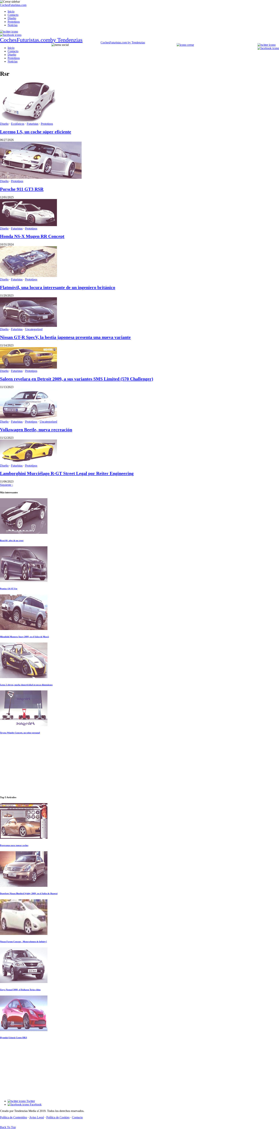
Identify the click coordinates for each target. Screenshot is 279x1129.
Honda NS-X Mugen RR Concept (32, 236)
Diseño (12, 18)
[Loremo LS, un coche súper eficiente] (28, 120)
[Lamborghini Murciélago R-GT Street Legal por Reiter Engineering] (28, 462)
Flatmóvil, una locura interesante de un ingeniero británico (57, 287)
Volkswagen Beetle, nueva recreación (36, 429)
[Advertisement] (139, 765)
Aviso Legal (36, 1117)
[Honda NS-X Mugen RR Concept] (28, 225)
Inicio (11, 11)
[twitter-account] (9, 31)
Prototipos (14, 21)
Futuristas (32, 123)
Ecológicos (17, 123)
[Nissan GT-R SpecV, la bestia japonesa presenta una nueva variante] (28, 325)
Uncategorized (34, 329)
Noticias (12, 25)
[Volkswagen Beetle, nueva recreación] (28, 418)
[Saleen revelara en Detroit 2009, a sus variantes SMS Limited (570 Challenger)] (28, 367)
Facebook (35, 1104)
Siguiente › (6, 484)
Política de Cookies (57, 1117)
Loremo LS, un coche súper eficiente (35, 131)
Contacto (13, 14)
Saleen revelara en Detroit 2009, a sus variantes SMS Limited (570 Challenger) (76, 378)
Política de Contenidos (13, 1117)
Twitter (30, 1101)
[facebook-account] (10, 35)
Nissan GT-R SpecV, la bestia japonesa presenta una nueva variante (65, 337)
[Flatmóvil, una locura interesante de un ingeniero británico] (28, 276)
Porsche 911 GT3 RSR (21, 189)
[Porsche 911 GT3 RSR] (41, 177)
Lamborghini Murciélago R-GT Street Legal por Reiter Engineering (67, 473)
